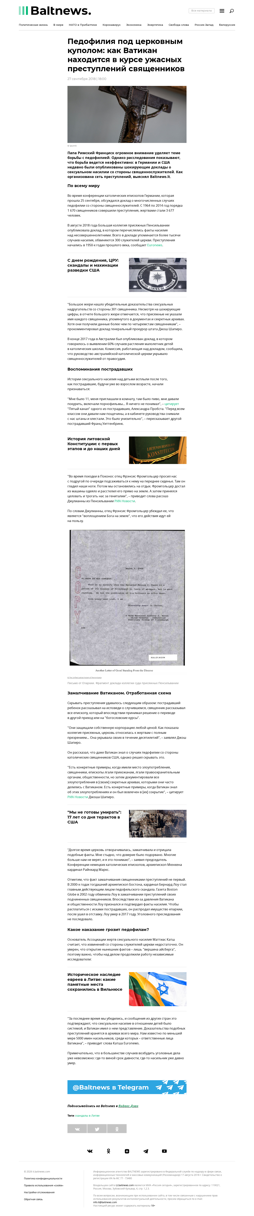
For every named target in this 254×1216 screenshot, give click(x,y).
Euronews (154, 245)
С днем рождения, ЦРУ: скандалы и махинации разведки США (92, 265)
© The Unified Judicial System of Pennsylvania (84, 677)
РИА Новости (124, 501)
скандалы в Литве (87, 1116)
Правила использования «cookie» (43, 1185)
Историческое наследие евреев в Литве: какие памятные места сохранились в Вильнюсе (94, 982)
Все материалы (201, 10)
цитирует (172, 404)
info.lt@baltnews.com (105, 1202)
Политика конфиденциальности (43, 1178)
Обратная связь (33, 1199)
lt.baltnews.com (125, 1185)
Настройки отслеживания (39, 1192)
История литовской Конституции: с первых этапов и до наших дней (93, 443)
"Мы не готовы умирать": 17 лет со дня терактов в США (94, 817)
